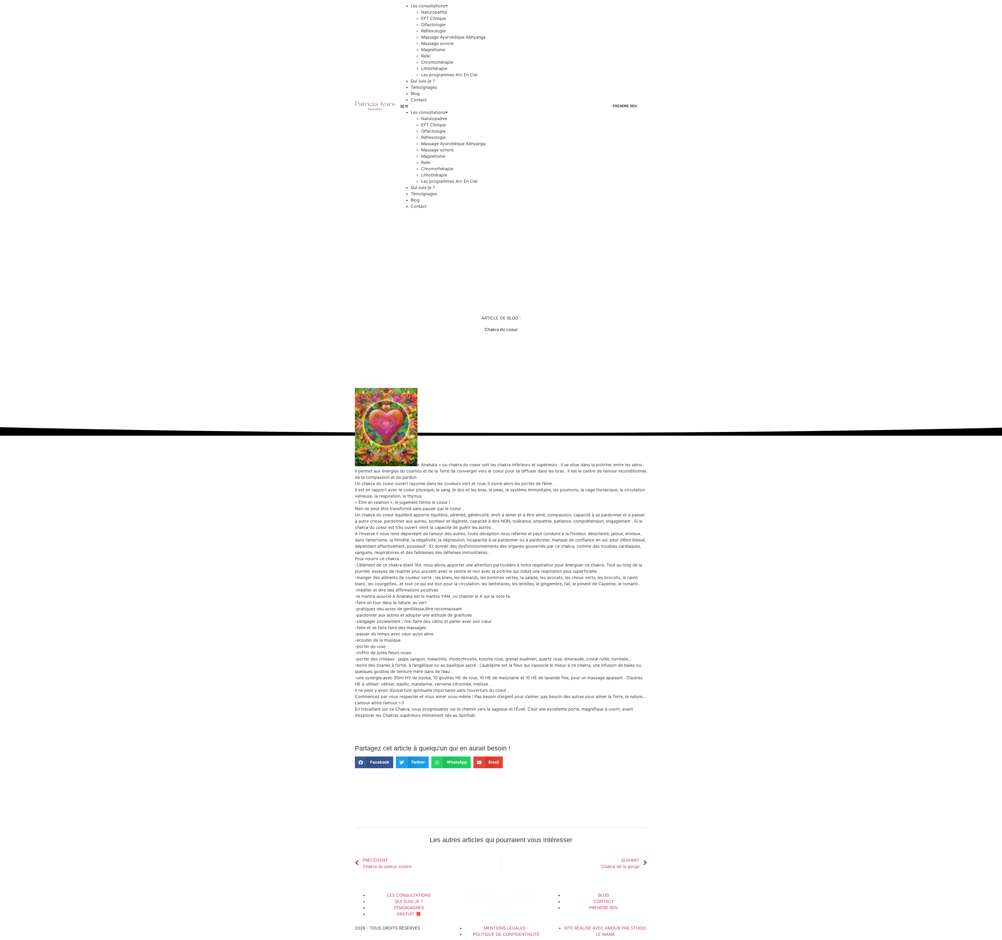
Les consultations (428, 5)
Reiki (426, 55)
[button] (499, 106)
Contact (419, 99)
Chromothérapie (437, 62)
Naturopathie (434, 12)
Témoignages (424, 87)
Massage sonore (437, 43)
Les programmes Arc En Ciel (449, 74)
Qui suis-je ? (423, 81)
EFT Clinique (433, 18)
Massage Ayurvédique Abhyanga (453, 37)
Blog (415, 93)
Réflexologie (433, 30)
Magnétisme (433, 49)
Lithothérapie (434, 68)
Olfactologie (433, 24)
